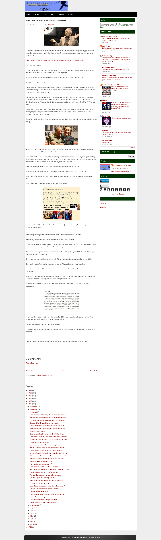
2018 (30, 398)
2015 (30, 527)
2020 (30, 393)
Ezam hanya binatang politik (39, 483)
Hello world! (106, 142)
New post (103, 207)
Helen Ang (106, 116)
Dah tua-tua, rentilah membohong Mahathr (44, 489)
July (32, 510)
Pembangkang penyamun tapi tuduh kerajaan (45, 475)
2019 (30, 396)
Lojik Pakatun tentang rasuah (40, 497)
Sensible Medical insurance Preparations (115, 69)
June (32, 513)
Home (29, 14)
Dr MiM (104, 100)
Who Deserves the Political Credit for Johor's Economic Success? (120, 88)
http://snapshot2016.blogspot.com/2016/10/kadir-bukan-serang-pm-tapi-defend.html (54, 60)
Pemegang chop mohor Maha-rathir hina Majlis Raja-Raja (49, 469)
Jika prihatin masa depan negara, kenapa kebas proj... (48, 428)
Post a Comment (32, 363)
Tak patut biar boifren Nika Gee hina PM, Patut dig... (48, 420)
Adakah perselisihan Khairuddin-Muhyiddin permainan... (49, 418)
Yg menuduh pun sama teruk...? (41, 464)
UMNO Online (107, 140)
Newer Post (30, 371)
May (32, 516)
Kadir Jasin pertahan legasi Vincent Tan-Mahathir (46, 480)
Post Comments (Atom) (44, 375)
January (33, 524)
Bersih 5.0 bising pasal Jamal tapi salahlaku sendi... (47, 448)
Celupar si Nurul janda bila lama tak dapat (44, 423)
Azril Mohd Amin (108, 67)
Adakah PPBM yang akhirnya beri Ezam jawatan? (47, 458)
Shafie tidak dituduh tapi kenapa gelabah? (44, 472)
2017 (30, 401)
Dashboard (103, 203)
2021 (30, 390)
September (34, 505)
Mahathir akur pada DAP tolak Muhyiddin (44, 467)
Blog (45, 14)
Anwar (61, 14)
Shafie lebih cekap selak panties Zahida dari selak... (48, 426)
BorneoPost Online (109, 75)
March (32, 521)
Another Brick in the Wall (111, 85)
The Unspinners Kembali (122, 165)
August (33, 508)
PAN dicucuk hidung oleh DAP (40, 442)
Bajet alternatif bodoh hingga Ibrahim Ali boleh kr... (47, 434)
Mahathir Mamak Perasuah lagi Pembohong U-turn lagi (48, 453)
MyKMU (105, 131)
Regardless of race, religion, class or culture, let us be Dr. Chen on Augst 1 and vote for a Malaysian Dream (116, 59)
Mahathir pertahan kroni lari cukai (41, 461)
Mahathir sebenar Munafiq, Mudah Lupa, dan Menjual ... (49, 415)
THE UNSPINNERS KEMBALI (79, 537)
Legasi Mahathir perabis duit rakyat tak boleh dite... (47, 450)
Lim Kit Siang (107, 56)
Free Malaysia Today (109, 36)
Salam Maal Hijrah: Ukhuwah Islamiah (43, 502)
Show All (132, 147)
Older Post (93, 371)
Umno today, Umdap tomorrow (121, 118)
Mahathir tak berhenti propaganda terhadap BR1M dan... (49, 437)
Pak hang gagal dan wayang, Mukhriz (42, 478)
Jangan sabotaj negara (37, 431)
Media (37, 14)
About (70, 14)
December (34, 407)
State (53, 14)
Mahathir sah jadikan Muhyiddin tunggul (43, 445)
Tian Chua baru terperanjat (39, 491)
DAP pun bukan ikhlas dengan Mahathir (43, 499)
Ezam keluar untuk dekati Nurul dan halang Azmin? (47, 486)
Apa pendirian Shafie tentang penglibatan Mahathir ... (48, 494)
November (34, 409)
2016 (30, 404)
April (32, 519)
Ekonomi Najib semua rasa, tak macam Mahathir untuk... (49, 439)
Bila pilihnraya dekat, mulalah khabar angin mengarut (48, 456)
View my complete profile (121, 171)
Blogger (121, 194)
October (33, 412)
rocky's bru (106, 46)
